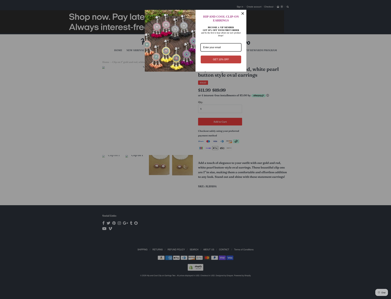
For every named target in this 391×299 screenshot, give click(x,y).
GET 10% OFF (221, 59)
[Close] (242, 13)
